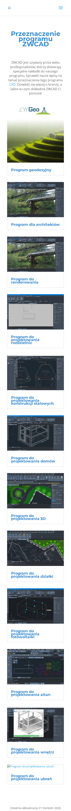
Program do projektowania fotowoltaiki (25, 634)
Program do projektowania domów (33, 459)
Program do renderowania (24, 280)
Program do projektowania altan (30, 693)
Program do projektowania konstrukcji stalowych (32, 400)
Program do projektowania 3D (28, 517)
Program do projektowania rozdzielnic (25, 340)
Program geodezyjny (31, 170)
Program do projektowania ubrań (31, 777)
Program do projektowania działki (32, 575)
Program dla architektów (35, 224)
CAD (12, 84)
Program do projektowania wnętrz (32, 750)
